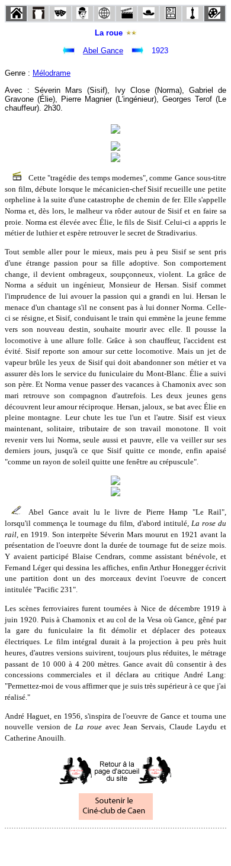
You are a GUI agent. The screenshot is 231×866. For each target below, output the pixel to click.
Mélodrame (51, 73)
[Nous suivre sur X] (115, 844)
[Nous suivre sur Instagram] (138, 844)
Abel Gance (103, 50)
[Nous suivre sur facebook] (93, 844)
